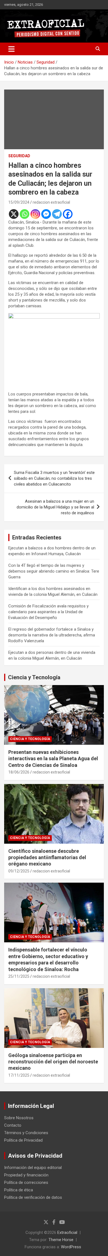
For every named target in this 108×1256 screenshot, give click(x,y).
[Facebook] (68, 214)
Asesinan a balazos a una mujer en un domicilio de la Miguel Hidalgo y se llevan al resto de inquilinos (55, 507)
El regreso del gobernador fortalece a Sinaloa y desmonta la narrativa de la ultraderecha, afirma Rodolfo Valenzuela (51, 635)
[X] (14, 214)
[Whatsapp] (24, 214)
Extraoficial (67, 1232)
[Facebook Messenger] (46, 214)
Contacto (12, 1125)
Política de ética (18, 1189)
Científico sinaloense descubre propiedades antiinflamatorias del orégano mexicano (47, 857)
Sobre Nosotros (19, 1117)
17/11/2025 (18, 1075)
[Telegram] (57, 214)
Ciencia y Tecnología (34, 677)
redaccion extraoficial (51, 202)
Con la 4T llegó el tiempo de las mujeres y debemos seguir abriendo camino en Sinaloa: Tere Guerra (53, 571)
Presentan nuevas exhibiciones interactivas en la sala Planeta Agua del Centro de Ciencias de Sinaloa (53, 758)
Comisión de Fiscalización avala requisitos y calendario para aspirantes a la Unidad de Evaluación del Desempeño (48, 612)
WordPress (71, 1246)
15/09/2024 (18, 202)
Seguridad (19, 156)
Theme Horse (60, 1239)
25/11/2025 (18, 976)
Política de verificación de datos (33, 1197)
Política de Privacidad (23, 1140)
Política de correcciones (26, 1182)
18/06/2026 (18, 772)
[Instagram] (35, 214)
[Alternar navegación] (11, 49)
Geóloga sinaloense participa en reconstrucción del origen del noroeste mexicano (53, 1061)
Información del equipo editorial (33, 1167)
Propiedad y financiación (26, 1175)
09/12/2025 (18, 871)
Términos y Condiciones (26, 1132)
